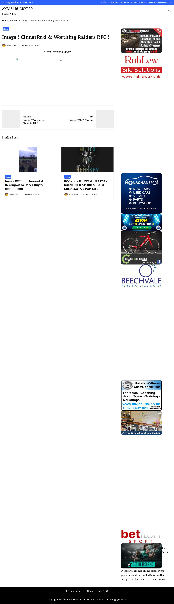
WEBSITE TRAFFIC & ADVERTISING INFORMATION (147, 2)
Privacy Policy (74, 590)
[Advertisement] (141, 120)
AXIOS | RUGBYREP (17, 8)
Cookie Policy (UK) (97, 590)
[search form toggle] (169, 10)
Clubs (103, 2)
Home (6, 29)
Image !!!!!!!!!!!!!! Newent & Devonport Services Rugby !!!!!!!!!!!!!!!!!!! (24, 185)
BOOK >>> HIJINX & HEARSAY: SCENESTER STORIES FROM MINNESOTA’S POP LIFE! (86, 185)
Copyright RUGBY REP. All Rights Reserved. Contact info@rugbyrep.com (87, 599)
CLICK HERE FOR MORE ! (58, 52)
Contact (115, 2)
